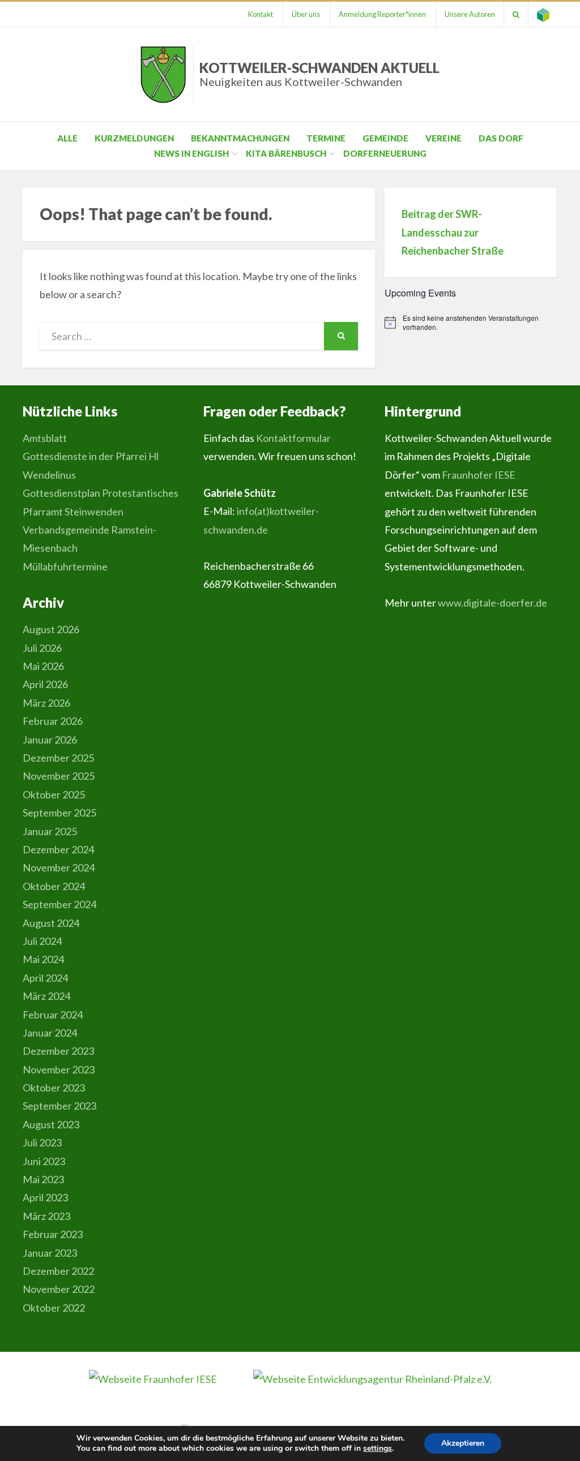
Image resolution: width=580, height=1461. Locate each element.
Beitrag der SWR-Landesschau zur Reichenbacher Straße (453, 232)
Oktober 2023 (54, 1087)
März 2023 (46, 1216)
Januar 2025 (50, 831)
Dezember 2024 (58, 849)
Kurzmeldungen (134, 138)
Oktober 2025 (54, 794)
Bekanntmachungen (240, 138)
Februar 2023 (53, 1234)
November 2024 (59, 867)
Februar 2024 (53, 1014)
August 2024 (51, 923)
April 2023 (45, 1197)
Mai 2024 (43, 959)
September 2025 (59, 812)
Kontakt (260, 14)
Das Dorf (501, 138)
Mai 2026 (43, 666)
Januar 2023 (50, 1253)
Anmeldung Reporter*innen (382, 14)
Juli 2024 (42, 941)
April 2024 (45, 978)
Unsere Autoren (470, 14)
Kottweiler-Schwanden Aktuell (319, 73)
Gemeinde (385, 138)
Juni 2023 (44, 1161)
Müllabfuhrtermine (65, 566)
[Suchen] (516, 14)
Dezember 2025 (58, 757)
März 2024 (46, 996)
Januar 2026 (50, 739)
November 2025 (59, 776)
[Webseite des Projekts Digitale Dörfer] (543, 14)
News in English (191, 153)
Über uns (306, 14)
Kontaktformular (293, 438)
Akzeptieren (462, 1443)
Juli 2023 (42, 1142)
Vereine (443, 138)
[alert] (471, 322)
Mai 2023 (43, 1179)
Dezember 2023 (58, 1051)
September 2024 (59, 904)
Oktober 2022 (54, 1307)
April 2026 (45, 684)
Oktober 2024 (54, 886)
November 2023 (59, 1069)
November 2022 (59, 1289)
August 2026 (51, 629)
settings (377, 1448)
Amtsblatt (45, 438)
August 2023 (51, 1124)
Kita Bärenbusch (286, 153)
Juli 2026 (42, 648)
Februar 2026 (53, 721)
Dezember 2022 (58, 1271)
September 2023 (59, 1105)
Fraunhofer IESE (478, 475)
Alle (67, 138)
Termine (326, 138)
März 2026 (46, 703)
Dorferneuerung (385, 153)
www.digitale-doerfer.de (492, 602)
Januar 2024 (50, 1032)
